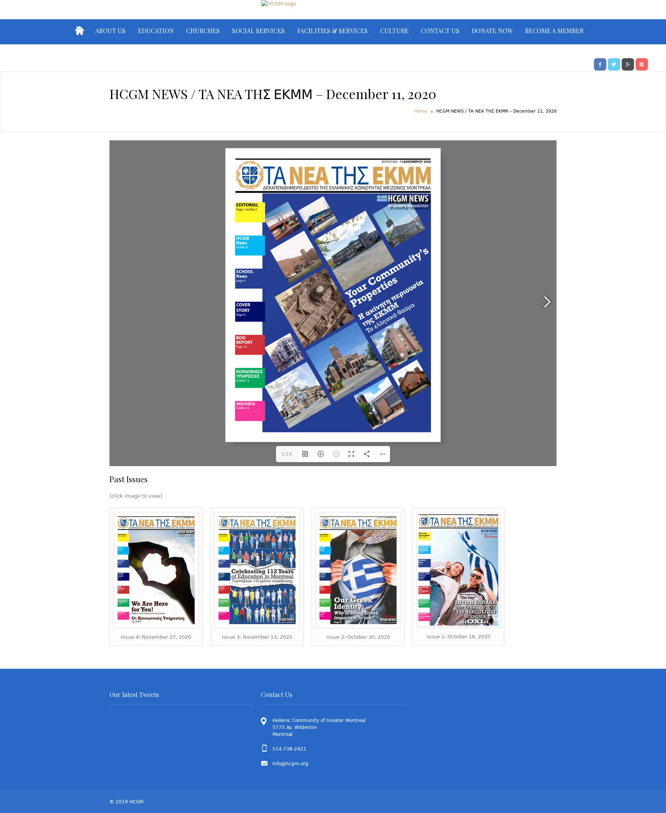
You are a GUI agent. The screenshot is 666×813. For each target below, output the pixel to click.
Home (420, 111)
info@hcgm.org (290, 763)
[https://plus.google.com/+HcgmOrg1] (628, 63)
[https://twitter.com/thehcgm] (614, 63)
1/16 (286, 454)
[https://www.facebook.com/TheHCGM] (600, 63)
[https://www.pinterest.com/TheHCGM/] (642, 63)
